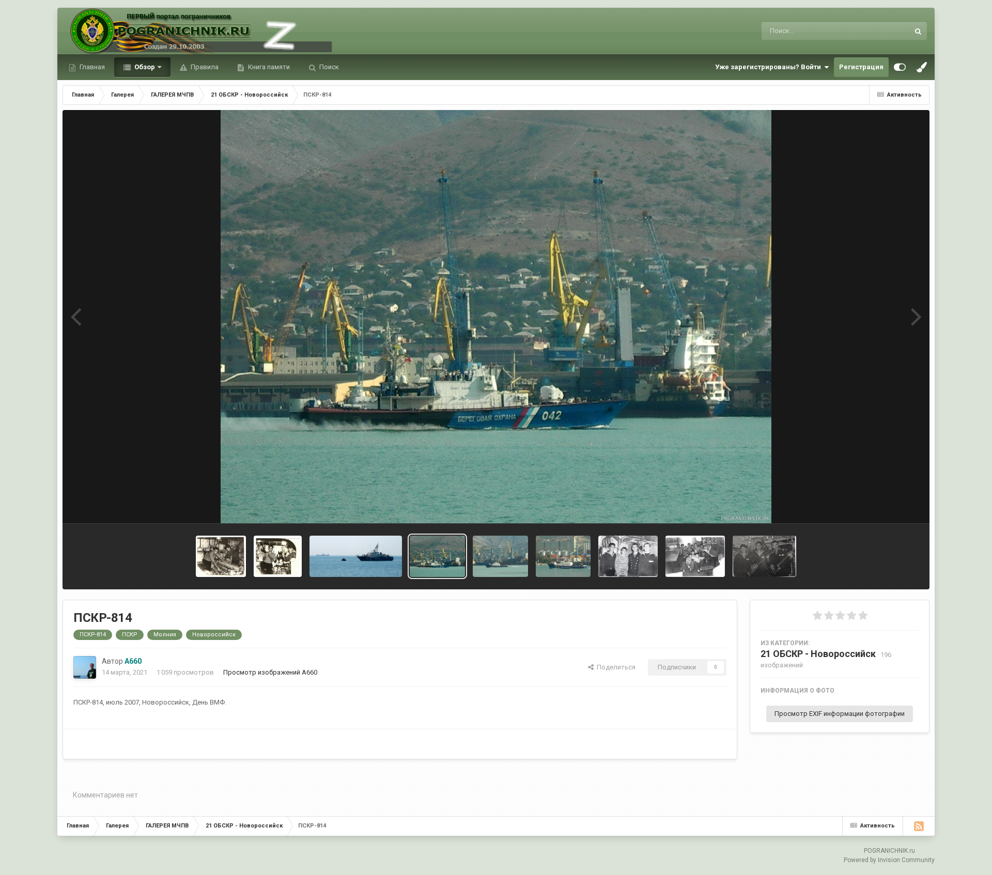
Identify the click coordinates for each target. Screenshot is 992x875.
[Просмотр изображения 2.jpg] (278, 556)
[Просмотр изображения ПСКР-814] (437, 556)
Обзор (144, 67)
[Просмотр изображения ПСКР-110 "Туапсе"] (355, 556)
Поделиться (615, 667)
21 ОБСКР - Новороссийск (818, 653)
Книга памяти (268, 67)
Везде (886, 31)
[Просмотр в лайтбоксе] (496, 316)
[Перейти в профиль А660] (84, 667)
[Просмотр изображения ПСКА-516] (500, 556)
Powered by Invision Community (889, 860)
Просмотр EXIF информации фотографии (839, 713)
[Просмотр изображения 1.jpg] (221, 556)
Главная (91, 67)
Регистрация (861, 67)
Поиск (328, 67)
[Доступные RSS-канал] (919, 826)
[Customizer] (900, 67)
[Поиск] (918, 31)
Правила (204, 67)
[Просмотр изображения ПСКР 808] (627, 556)
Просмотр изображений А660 (270, 672)
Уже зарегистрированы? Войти (769, 67)
